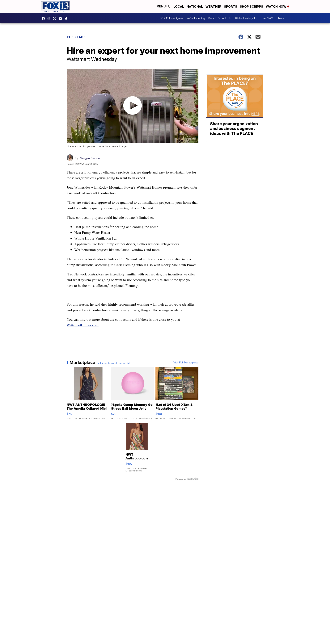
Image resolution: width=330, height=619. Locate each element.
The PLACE (267, 18)
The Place (76, 37)
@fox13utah (67, 18)
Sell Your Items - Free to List (113, 363)
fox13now (50, 18)
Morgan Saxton (90, 158)
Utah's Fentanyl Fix (246, 18)
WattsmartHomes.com (83, 325)
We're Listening (196, 18)
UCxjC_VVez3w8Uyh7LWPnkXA (61, 18)
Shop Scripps (251, 6)
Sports (230, 6)
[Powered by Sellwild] (192, 479)
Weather (213, 6)
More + (282, 18)
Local (178, 6)
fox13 (55, 18)
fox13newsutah (44, 18)
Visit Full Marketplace (185, 362)
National (195, 6)
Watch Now (276, 6)
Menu (162, 6)
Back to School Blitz (220, 18)
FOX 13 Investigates (171, 18)
